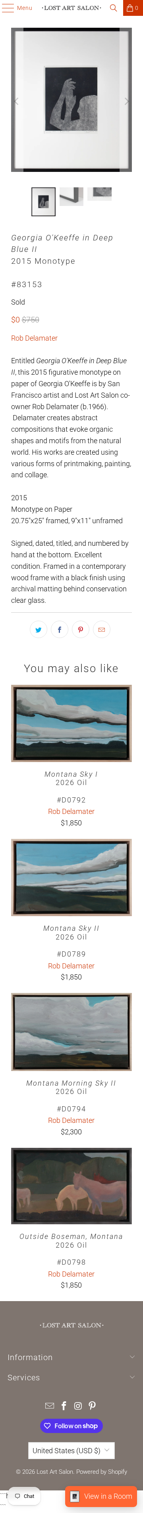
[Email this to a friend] (101, 629)
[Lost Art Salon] (71, 8)
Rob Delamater (34, 338)
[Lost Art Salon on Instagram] (78, 1406)
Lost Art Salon (55, 1471)
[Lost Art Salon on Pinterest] (93, 1406)
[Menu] (4, 8)
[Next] (126, 101)
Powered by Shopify (101, 1471)
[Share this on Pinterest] (80, 629)
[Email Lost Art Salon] (50, 1406)
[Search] (113, 8)
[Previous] (17, 101)
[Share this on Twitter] (38, 629)
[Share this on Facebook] (59, 629)
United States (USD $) (66, 1450)
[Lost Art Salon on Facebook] (64, 1406)
